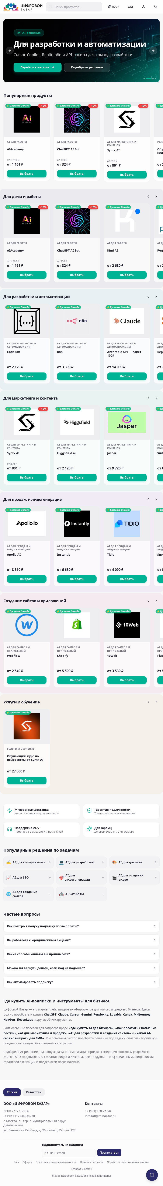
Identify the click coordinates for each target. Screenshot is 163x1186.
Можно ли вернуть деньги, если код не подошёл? (46, 968)
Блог (130, 6)
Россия (12, 1092)
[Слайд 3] (153, 78)
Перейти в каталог (35, 67)
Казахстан (33, 1092)
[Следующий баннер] (153, 50)
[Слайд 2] (148, 78)
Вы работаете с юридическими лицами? (39, 940)
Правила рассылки (92, 1162)
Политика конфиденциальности (56, 1162)
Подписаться (109, 1152)
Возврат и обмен (81, 1169)
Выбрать (27, 174)
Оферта (27, 1162)
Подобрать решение (87, 67)
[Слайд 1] (144, 78)
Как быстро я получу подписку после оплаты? (43, 926)
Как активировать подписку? (30, 982)
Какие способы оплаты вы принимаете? (38, 954)
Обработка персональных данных (128, 1162)
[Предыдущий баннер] (10, 50)
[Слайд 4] (155, 78)
